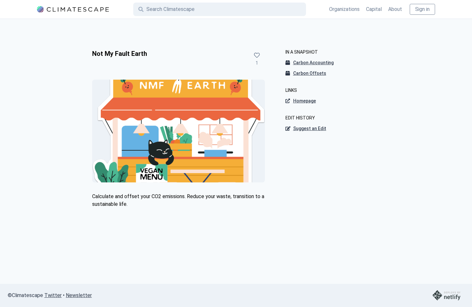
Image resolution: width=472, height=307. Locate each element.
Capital (374, 9)
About (395, 9)
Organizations (344, 9)
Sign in (422, 9)
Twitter (53, 295)
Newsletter (79, 295)
